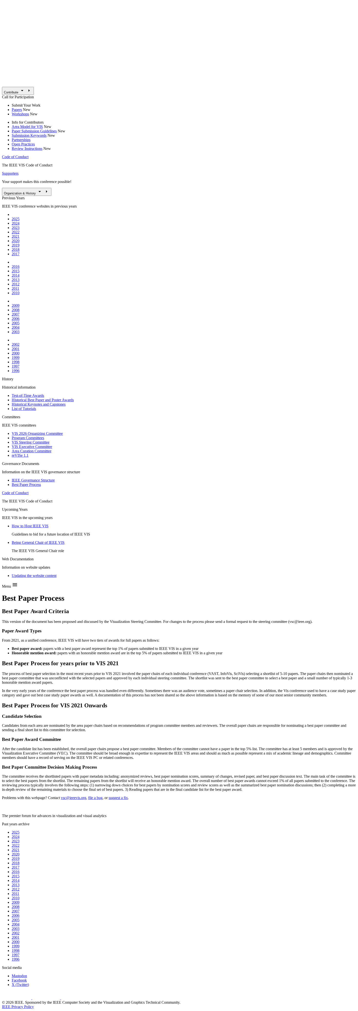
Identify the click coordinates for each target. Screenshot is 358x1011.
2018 (15, 249)
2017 (15, 254)
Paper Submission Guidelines (34, 131)
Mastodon (19, 976)
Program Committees (28, 438)
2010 (15, 293)
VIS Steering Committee (30, 442)
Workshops (20, 114)
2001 (15, 349)
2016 (15, 266)
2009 (15, 305)
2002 (15, 344)
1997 (15, 366)
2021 (15, 236)
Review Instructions (27, 148)
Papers (17, 110)
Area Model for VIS (27, 127)
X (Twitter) (20, 985)
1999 (15, 357)
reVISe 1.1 (20, 455)
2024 (15, 223)
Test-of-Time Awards (28, 395)
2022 (15, 232)
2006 (15, 319)
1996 (15, 371)
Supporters (10, 173)
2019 (15, 245)
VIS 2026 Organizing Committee (37, 433)
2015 (15, 271)
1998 (15, 362)
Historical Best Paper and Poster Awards (43, 400)
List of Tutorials (24, 409)
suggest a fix (118, 798)
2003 (15, 332)
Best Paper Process (26, 485)
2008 (15, 310)
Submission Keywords (29, 135)
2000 (15, 353)
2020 (15, 241)
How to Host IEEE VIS (30, 526)
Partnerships (21, 140)
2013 (15, 280)
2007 (15, 314)
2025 (15, 219)
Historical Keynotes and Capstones (39, 404)
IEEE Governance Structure (33, 480)
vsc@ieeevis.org (73, 798)
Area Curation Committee (31, 451)
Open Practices (23, 144)
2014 (15, 275)
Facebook (19, 980)
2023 (15, 228)
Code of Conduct (15, 157)
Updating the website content (34, 576)
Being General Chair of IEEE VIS (38, 542)
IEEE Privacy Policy (18, 1007)
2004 (15, 327)
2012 (15, 284)
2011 (15, 288)
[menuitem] (18, 91)
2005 (15, 323)
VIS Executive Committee (32, 447)
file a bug (95, 798)
